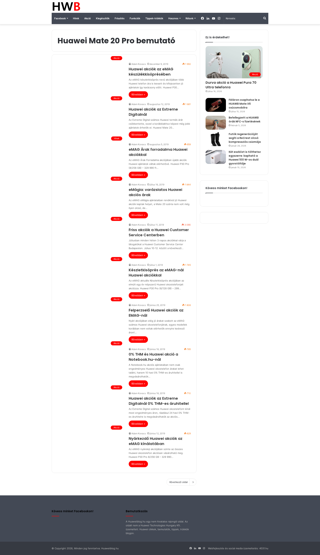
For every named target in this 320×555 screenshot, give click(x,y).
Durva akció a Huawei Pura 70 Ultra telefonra (231, 84)
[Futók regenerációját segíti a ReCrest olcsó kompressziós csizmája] (216, 139)
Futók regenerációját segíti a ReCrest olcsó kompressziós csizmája (245, 138)
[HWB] (66, 6)
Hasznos (173, 18)
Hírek (76, 18)
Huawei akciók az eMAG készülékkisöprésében (151, 71)
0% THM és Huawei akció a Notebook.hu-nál (153, 357)
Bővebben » (138, 94)
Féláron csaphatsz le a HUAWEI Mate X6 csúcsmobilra (244, 103)
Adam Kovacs (138, 64)
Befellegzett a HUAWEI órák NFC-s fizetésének (244, 119)
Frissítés (119, 18)
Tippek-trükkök (154, 18)
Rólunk (189, 18)
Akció (87, 18)
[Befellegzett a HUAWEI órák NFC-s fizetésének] (216, 123)
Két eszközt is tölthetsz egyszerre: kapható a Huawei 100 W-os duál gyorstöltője (245, 157)
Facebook (60, 18)
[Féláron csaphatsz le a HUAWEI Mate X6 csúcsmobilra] (216, 105)
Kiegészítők (102, 18)
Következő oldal (178, 482)
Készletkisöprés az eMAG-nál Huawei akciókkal (156, 272)
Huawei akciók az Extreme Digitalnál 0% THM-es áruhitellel (159, 401)
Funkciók (135, 18)
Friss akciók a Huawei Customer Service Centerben (159, 232)
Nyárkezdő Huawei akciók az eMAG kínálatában (155, 441)
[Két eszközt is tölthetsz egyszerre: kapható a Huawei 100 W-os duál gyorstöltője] (216, 157)
